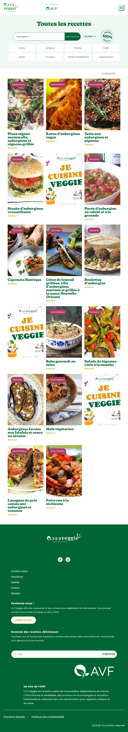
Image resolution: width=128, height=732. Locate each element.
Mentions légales (14, 716)
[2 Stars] (10, 148)
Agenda (15, 582)
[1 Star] (9, 148)
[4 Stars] (14, 148)
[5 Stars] (16, 148)
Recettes (15, 593)
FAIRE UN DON (23, 620)
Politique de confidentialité (48, 716)
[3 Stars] (12, 148)
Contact (15, 587)
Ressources (17, 576)
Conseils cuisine (19, 571)
